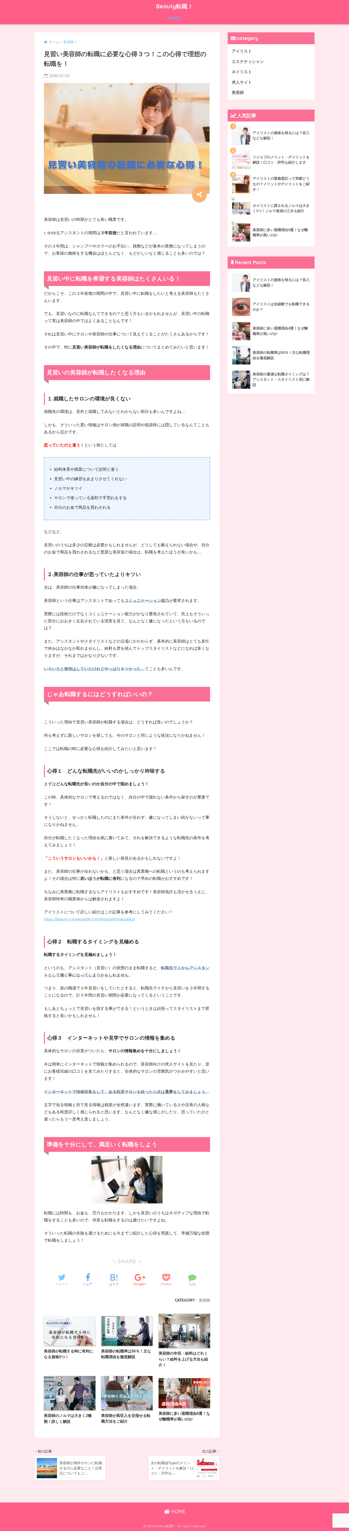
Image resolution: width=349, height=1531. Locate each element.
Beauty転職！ (174, 6)
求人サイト (242, 82)
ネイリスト (242, 72)
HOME (174, 18)
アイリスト (242, 51)
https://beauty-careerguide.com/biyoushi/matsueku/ (89, 919)
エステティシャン (248, 61)
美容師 (204, 1300)
